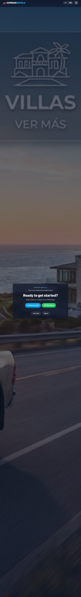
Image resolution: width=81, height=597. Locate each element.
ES (65, 2)
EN (70, 2)
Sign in (46, 313)
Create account (33, 305)
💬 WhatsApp (49, 305)
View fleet (36, 313)
